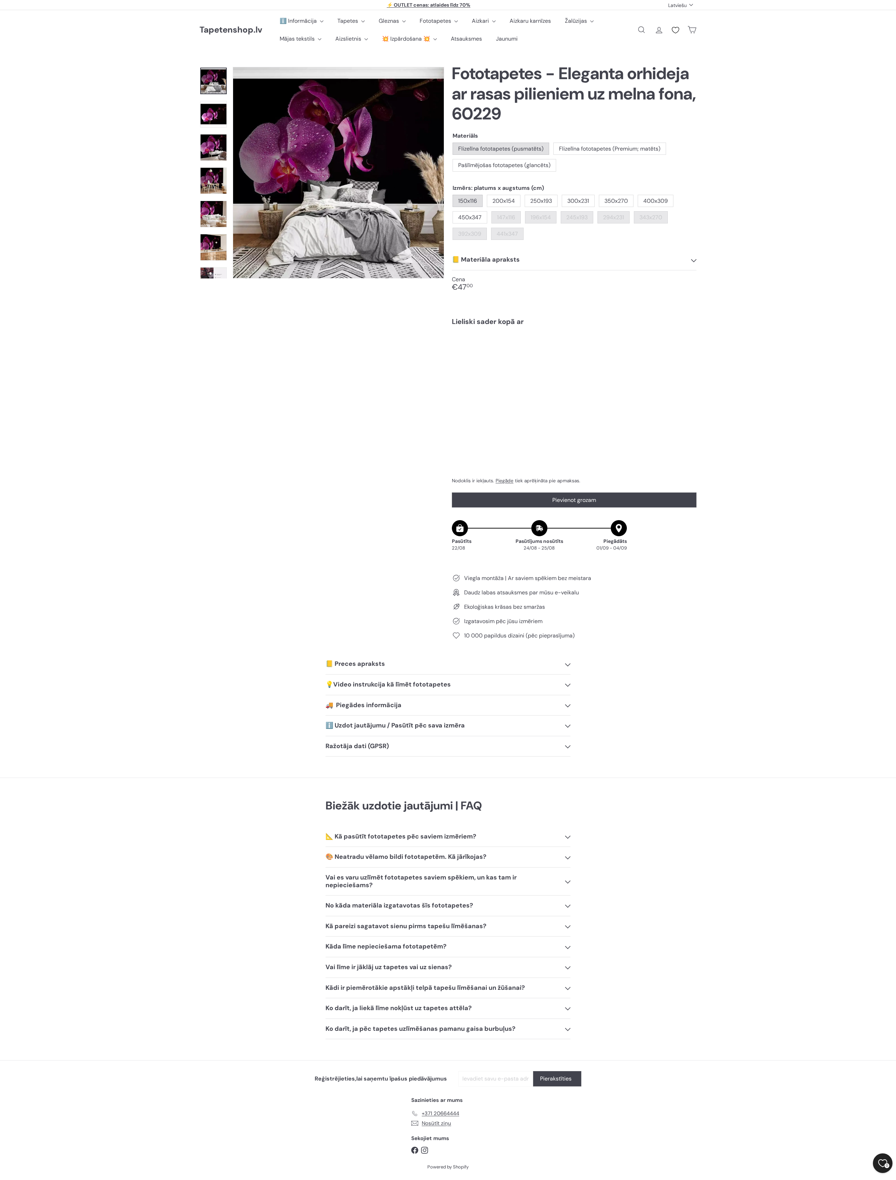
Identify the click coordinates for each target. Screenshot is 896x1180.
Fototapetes (436, 21)
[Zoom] (338, 172)
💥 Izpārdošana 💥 (407, 38)
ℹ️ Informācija (299, 21)
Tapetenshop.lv (231, 30)
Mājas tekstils (298, 38)
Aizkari (481, 21)
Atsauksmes (466, 38)
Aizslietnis (349, 38)
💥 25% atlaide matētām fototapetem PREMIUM (428, 5)
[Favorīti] (675, 30)
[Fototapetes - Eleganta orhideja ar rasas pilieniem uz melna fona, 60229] (574, 355)
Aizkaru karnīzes (530, 21)
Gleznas (389, 21)
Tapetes (348, 21)
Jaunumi (507, 38)
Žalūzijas (576, 21)
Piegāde (504, 481)
